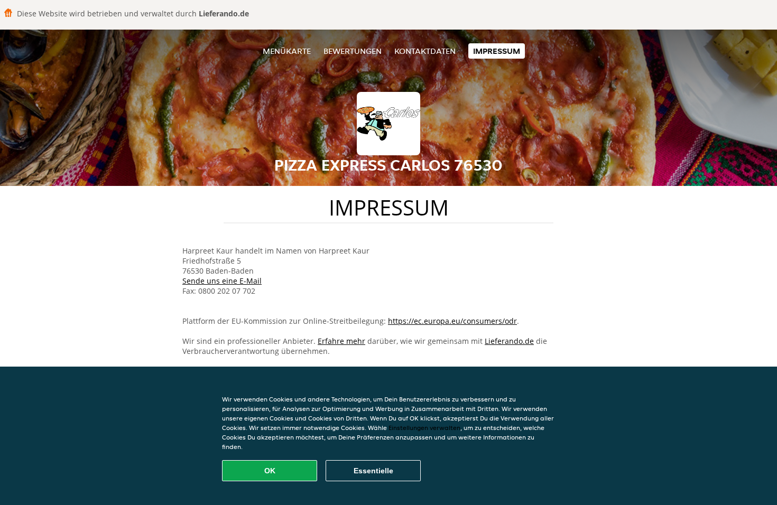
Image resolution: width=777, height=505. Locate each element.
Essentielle (373, 470)
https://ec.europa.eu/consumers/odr (452, 321)
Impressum (496, 51)
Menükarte (287, 51)
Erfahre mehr (341, 341)
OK (269, 470)
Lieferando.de (509, 341)
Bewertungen (352, 51)
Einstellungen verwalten (424, 428)
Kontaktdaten (425, 51)
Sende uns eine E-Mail (222, 281)
